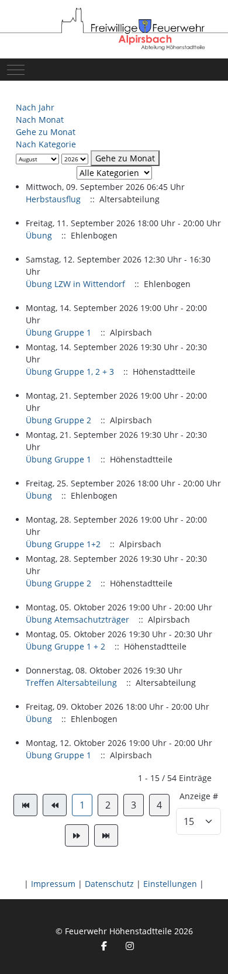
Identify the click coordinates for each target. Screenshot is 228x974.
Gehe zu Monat (45, 131)
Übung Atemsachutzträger (77, 619)
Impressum (53, 883)
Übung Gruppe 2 (58, 420)
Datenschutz (109, 883)
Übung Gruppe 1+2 (63, 544)
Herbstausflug (53, 199)
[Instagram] (130, 946)
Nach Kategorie (46, 144)
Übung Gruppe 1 (58, 332)
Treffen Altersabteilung (71, 682)
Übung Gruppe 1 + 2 (65, 646)
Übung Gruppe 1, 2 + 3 (70, 371)
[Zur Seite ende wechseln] (106, 835)
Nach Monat (40, 119)
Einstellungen (170, 883)
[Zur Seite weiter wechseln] (77, 835)
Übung (39, 235)
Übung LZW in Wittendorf (75, 283)
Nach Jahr (35, 107)
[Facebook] (104, 946)
